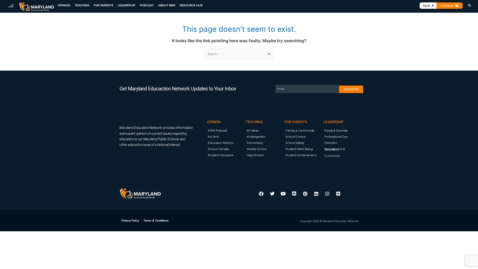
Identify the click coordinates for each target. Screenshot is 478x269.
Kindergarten (256, 136)
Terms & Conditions (155, 220)
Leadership (126, 5)
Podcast (147, 5)
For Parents (103, 5)
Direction (330, 143)
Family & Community (299, 130)
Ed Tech (213, 136)
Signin (426, 5)
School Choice (295, 136)
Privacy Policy (130, 220)
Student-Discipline (221, 155)
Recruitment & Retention (334, 149)
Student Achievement (300, 155)
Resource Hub (191, 5)
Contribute (447, 5)
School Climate (218, 149)
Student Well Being (299, 149)
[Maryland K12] (36, 6)
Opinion (64, 5)
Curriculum (332, 155)
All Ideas (252, 130)
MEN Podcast (217, 130)
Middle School (257, 149)
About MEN (166, 5)
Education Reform (220, 143)
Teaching (82, 5)
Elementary (255, 143)
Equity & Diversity (336, 130)
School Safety (294, 143)
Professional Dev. (336, 136)
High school (255, 155)
